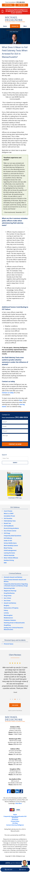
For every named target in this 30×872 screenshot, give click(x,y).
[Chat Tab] (15, 436)
